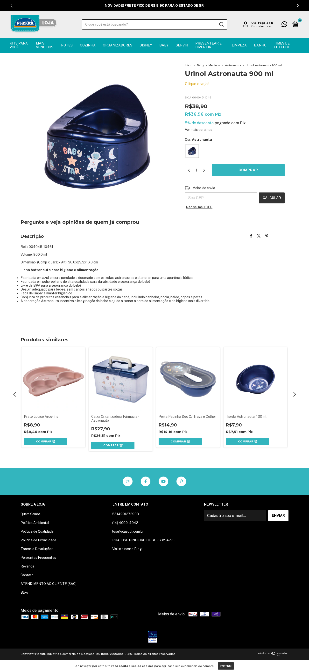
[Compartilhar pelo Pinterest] (266, 236)
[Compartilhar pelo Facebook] (251, 236)
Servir (182, 45)
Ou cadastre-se (262, 26)
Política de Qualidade (37, 531)
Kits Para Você (19, 45)
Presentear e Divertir (208, 45)
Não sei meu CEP (199, 207)
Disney (146, 45)
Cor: (198, 140)
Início (188, 65)
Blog (24, 592)
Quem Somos (31, 514)
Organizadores (117, 45)
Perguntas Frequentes (38, 558)
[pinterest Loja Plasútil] (181, 481)
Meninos (214, 65)
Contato (27, 575)
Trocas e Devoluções (37, 549)
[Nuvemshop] (273, 655)
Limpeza (239, 45)
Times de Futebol (282, 45)
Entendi (226, 666)
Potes (67, 45)
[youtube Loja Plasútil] (163, 481)
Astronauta (233, 65)
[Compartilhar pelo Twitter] (259, 236)
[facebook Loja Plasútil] (145, 481)
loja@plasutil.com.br (128, 531)
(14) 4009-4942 (125, 523)
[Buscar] (221, 24)
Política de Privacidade (38, 540)
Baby (164, 45)
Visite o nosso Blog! (127, 549)
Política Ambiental (35, 523)
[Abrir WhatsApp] (297, 659)
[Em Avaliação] (152, 637)
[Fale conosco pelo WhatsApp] (284, 25)
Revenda (27, 566)
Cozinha (88, 45)
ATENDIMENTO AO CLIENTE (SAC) (49, 584)
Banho (260, 45)
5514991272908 (125, 514)
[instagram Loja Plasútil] (128, 481)
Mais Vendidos (44, 45)
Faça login (265, 22)
